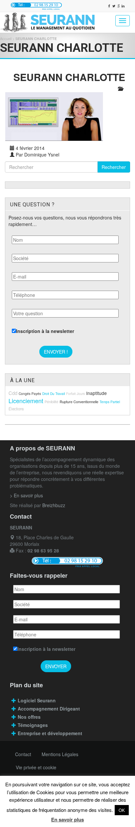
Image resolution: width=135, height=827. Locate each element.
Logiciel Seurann (37, 700)
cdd (13, 392)
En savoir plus (67, 819)
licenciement (26, 400)
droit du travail (53, 393)
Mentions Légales (60, 754)
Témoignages (33, 725)
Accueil (5, 38)
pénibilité (51, 401)
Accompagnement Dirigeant (49, 708)
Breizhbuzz (53, 505)
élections (16, 408)
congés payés (30, 393)
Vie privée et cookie (36, 767)
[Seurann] (50, 22)
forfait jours (75, 393)
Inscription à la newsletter (45, 331)
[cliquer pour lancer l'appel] (36, 6)
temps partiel (110, 402)
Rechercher (114, 167)
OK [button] (122, 810)
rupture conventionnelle (79, 401)
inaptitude (96, 393)
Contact (23, 754)
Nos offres (29, 716)
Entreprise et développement (50, 733)
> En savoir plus (26, 495)
